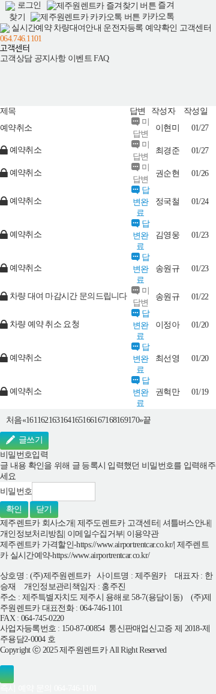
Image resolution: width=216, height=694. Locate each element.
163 (54, 420)
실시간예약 (31, 27)
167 (99, 420)
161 (31, 420)
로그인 (28, 5)
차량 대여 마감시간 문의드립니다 (67, 296)
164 (65, 420)
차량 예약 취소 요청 (43, 324)
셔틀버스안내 (187, 523)
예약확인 (161, 27)
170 (133, 420)
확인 (14, 509)
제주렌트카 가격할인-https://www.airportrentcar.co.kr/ (86, 544)
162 (43, 420)
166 (88, 420)
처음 (14, 420)
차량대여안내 (77, 27)
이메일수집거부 (95, 533)
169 (122, 420)
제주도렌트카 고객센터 (118, 523)
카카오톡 (157, 16)
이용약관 (142, 533)
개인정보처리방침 (32, 533)
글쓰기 (30, 439)
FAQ (101, 58)
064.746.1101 (21, 38)
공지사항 (50, 58)
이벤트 (80, 58)
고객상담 (16, 58)
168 (110, 420)
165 (77, 420)
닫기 (44, 509)
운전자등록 (123, 27)
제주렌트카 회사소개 (37, 523)
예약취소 (16, 127)
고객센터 (195, 27)
